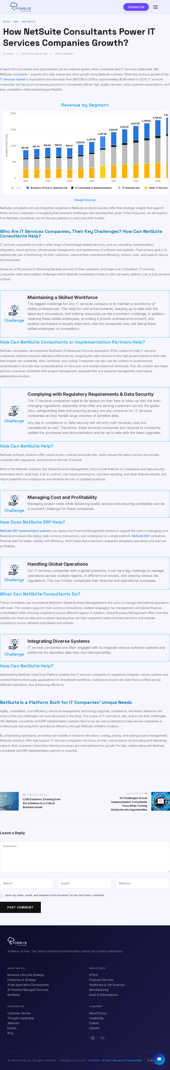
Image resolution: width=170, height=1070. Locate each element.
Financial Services (101, 980)
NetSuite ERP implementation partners (25, 531)
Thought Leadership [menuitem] (20, 1018)
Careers (94, 1028)
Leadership (96, 1018)
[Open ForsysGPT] (159, 1059)
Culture (94, 1023)
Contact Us (136, 7)
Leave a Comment (64, 53)
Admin (9, 54)
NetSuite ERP (141, 536)
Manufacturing (98, 989)
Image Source (85, 200)
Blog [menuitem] (10, 1033)
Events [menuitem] (11, 1028)
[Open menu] (155, 7)
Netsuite (29, 22)
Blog (6, 22)
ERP (16, 22)
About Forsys (98, 1013)
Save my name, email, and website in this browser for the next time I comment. (55, 895)
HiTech (93, 975)
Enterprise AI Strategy (21, 980)
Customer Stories (18, 1013)
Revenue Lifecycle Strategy (25, 975)
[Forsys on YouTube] (102, 1038)
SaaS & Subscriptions (103, 994)
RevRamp (13, 994)
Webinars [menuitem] (13, 1023)
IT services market (12, 79)
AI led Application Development (28, 984)
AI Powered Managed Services (27, 989)
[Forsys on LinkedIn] (93, 1038)
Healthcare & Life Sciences (107, 984)
